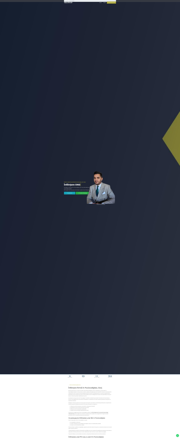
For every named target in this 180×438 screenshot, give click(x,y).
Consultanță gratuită (111, 2)
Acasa (100, 2)
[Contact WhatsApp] (177, 435)
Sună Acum (70, 193)
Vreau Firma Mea (68, 2)
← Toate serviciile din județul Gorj (74, 384)
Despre (104, 2)
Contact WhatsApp (83, 193)
